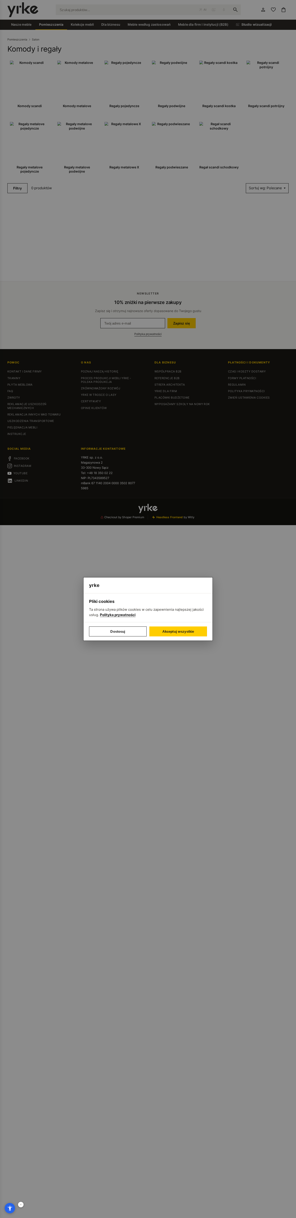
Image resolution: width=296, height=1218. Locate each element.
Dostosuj (117, 631)
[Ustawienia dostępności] (10, 1208)
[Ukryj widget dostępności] (21, 1204)
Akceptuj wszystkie (178, 631)
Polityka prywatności (118, 615)
